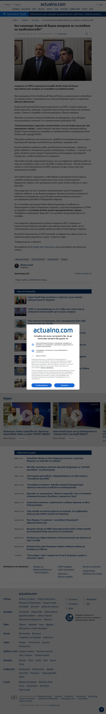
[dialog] (53, 357)
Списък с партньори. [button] (47, 367)
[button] (53, 355)
